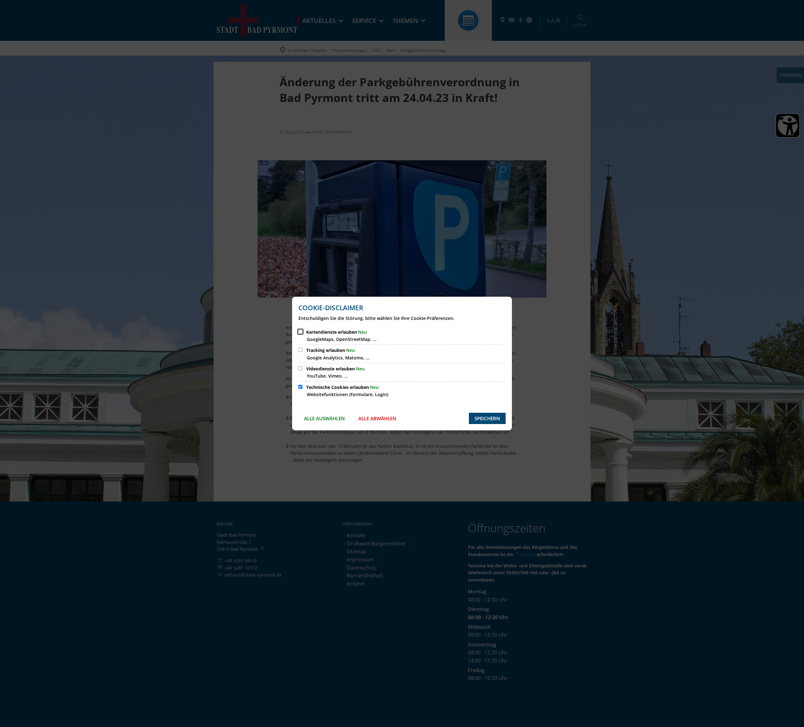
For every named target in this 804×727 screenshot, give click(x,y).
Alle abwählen (377, 418)
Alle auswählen (324, 418)
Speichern (487, 418)
